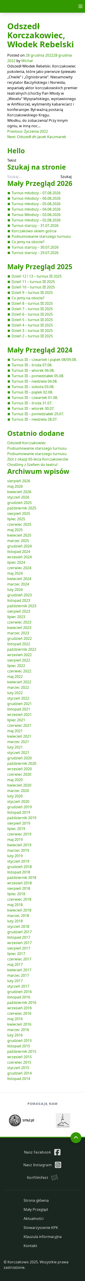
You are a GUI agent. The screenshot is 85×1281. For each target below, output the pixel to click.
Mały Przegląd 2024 (39, 350)
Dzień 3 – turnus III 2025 (32, 330)
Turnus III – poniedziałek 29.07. (38, 413)
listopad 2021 (18, 709)
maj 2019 (15, 839)
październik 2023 (21, 605)
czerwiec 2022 (19, 671)
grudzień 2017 (19, 931)
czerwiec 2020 (19, 774)
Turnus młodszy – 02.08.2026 (36, 220)
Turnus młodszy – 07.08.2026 (36, 192)
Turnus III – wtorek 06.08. (33, 370)
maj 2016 (15, 1018)
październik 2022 (21, 649)
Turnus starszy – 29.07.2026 (35, 252)
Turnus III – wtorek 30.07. (33, 408)
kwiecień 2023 (19, 627)
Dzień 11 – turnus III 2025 (33, 281)
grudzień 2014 (19, 1073)
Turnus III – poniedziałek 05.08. (38, 375)
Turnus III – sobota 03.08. (33, 386)
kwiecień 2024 (19, 578)
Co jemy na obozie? (28, 241)
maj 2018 (15, 904)
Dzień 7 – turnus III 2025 (32, 308)
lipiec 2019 (16, 828)
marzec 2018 (18, 915)
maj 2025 (15, 529)
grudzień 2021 (19, 703)
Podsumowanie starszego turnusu (41, 236)
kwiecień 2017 (19, 969)
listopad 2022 (18, 643)
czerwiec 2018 (19, 899)
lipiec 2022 (16, 665)
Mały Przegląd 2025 (39, 266)
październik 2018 (21, 877)
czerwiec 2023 (19, 622)
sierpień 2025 (18, 513)
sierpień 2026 (18, 480)
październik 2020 (21, 763)
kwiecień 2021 (19, 736)
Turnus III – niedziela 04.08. (35, 381)
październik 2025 (21, 508)
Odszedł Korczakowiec (26, 442)
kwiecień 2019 (19, 844)
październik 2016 (21, 1002)
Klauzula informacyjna (43, 1236)
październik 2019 (21, 817)
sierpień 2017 (18, 948)
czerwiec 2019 (19, 834)
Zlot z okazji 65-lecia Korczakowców (37, 459)
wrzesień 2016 (19, 1007)
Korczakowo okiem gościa (34, 230)
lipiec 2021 (16, 719)
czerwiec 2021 (19, 725)
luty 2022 (15, 692)
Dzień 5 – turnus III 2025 (32, 319)
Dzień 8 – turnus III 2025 (32, 303)
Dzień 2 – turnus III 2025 (32, 335)
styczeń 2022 (18, 698)
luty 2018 (15, 921)
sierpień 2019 (18, 823)
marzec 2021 (18, 741)
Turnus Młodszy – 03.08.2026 (36, 214)
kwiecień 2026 (19, 491)
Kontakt (30, 1245)
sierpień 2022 (18, 660)
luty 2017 (15, 980)
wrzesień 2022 (19, 654)
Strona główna (36, 1200)
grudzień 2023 (19, 595)
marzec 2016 (18, 1029)
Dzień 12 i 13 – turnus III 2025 (37, 276)
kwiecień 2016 (19, 1024)
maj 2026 (15, 486)
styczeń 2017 (18, 986)
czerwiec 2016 (19, 1013)
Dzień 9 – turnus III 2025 (32, 292)
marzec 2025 (18, 540)
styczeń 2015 (18, 1067)
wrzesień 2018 (19, 882)
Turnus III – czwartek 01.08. (35, 397)
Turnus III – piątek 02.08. (32, 392)
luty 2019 (15, 855)
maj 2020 (15, 779)
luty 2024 (15, 589)
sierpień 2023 (18, 611)
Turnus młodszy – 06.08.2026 (36, 198)
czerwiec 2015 (19, 1062)
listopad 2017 (18, 937)
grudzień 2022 (19, 638)
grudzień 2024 (19, 546)
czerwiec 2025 (19, 524)
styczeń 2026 (18, 497)
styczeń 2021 (18, 752)
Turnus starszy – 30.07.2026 (35, 247)
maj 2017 (15, 964)
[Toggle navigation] (80, 6)
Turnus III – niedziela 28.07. (35, 419)
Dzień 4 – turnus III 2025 (32, 325)
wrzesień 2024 (19, 556)
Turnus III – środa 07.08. (32, 364)
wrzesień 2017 (19, 942)
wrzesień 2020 (19, 768)
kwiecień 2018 (19, 910)
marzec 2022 (18, 687)
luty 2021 (15, 747)
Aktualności (34, 1218)
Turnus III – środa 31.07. (32, 403)
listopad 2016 (18, 997)
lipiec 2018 (16, 893)
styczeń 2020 (18, 801)
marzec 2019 (18, 850)
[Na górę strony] (75, 1137)
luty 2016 (15, 1035)
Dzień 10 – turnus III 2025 (33, 287)
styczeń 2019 (18, 861)
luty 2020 (15, 796)
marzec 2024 (18, 584)
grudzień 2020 (19, 758)
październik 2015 (21, 1051)
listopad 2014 (18, 1078)
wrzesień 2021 (19, 714)
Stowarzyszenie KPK (41, 1227)
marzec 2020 (18, 790)
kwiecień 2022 (19, 681)
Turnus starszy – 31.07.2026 (35, 225)
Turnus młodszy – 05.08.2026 (36, 203)
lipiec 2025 (16, 518)
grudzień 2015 (19, 1040)
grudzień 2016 (19, 991)
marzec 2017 (18, 975)
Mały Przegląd (36, 1209)
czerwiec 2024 (19, 567)
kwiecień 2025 (19, 535)
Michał (27, 60)
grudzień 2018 (19, 866)
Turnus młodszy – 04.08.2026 (36, 209)
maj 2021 (15, 730)
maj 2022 (15, 676)
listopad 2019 (18, 812)
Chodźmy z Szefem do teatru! (32, 464)
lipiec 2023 (16, 616)
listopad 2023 (18, 600)
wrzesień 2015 (19, 1056)
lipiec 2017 (16, 953)
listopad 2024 (18, 551)
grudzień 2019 (19, 806)
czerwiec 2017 (19, 959)
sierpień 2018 (18, 888)
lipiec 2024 (16, 562)
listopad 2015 (18, 1046)
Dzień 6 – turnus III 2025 (32, 314)
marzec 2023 (18, 633)
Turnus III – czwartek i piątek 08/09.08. (44, 359)
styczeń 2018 (18, 926)
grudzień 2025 (19, 502)
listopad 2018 (18, 872)
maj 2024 (15, 573)
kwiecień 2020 (19, 785)
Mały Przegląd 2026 (39, 183)
